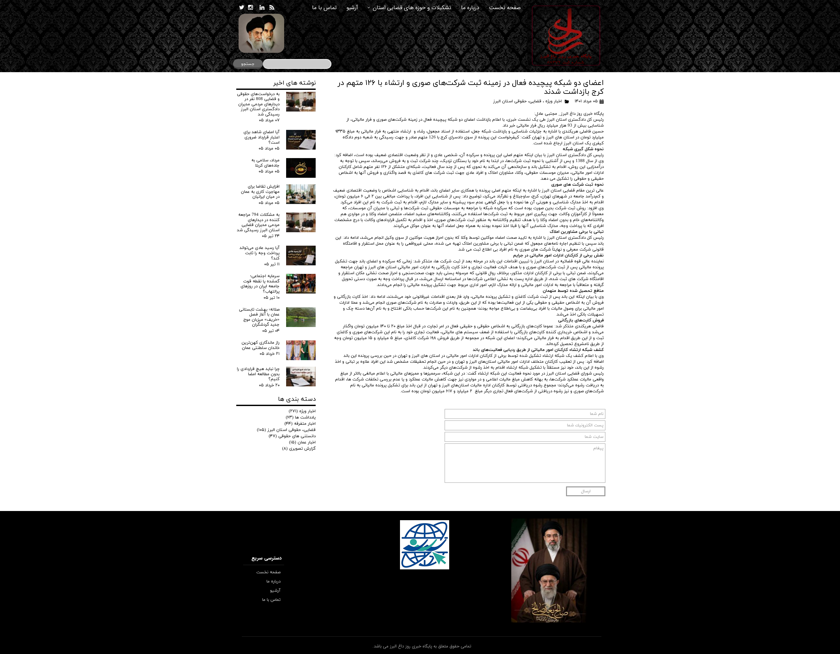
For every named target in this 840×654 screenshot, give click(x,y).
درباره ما (470, 7)
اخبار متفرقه (300, 424)
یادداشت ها (301, 417)
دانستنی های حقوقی (292, 436)
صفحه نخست (505, 7)
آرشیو (352, 7)
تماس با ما (324, 7)
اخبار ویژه (553, 101)
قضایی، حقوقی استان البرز (517, 101)
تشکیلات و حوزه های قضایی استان (412, 7)
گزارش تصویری (299, 449)
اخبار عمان (302, 442)
